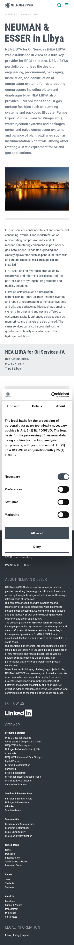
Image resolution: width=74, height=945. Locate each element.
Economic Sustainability (17, 828)
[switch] (63, 489)
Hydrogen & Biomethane (17, 802)
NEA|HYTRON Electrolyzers (18, 745)
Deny (37, 546)
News (7, 850)
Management (11, 909)
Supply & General (13, 810)
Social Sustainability (15, 832)
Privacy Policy (12, 935)
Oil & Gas (9, 806)
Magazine (10, 853)
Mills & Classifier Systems (18, 737)
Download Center (13, 865)
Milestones (10, 912)
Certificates (11, 916)
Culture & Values (13, 905)
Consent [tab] (13, 406)
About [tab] (60, 406)
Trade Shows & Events (16, 861)
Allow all (37, 533)
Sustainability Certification (18, 780)
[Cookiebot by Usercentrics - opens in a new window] (52, 395)
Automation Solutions (16, 784)
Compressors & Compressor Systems (23, 741)
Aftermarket (11, 753)
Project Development (15, 772)
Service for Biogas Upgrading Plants (23, 776)
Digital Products (13, 761)
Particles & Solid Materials (18, 798)
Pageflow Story (12, 857)
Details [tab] (37, 406)
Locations (10, 901)
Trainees (9, 887)
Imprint (25, 935)
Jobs (7, 879)
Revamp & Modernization (17, 765)
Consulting (10, 769)
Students (9, 883)
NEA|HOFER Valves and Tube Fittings (23, 757)
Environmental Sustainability (19, 824)
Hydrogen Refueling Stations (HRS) (22, 749)
